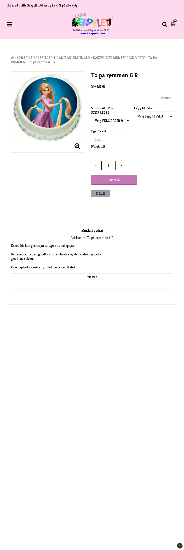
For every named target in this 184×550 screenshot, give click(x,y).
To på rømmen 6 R (42, 62)
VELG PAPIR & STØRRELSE (102, 110)
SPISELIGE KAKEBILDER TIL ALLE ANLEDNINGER (53, 58)
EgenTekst (98, 131)
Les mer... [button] (166, 98)
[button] (174, 24)
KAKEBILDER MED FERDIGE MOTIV (119, 58)
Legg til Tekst (144, 108)
